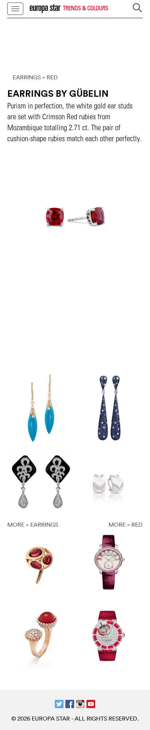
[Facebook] (69, 703)
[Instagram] (80, 703)
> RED (50, 77)
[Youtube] (90, 703)
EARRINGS (27, 77)
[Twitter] (59, 703)
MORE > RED (125, 524)
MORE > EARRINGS (32, 524)
